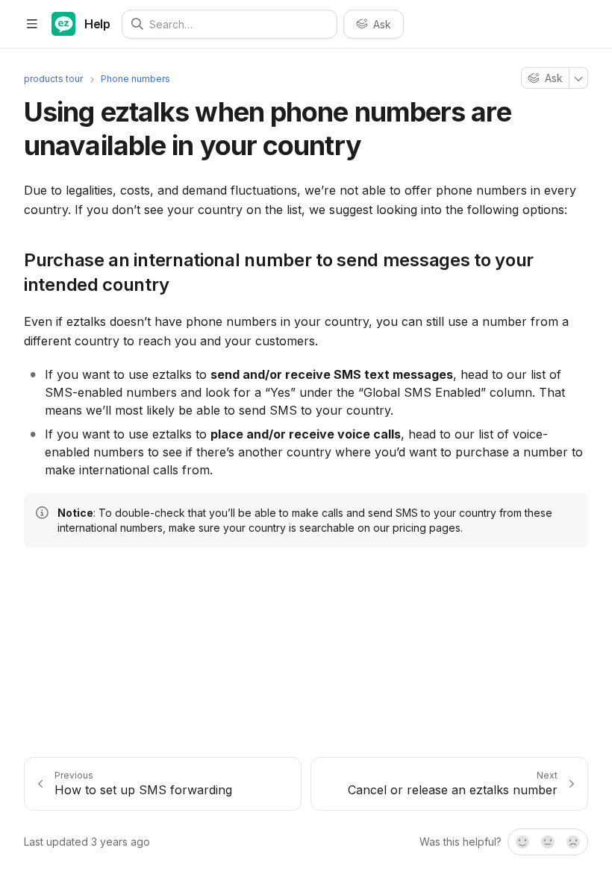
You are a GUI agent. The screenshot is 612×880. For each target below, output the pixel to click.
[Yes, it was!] (521, 842)
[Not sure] (548, 842)
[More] (578, 78)
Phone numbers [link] (135, 78)
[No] (574, 842)
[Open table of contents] (32, 24)
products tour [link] (53, 78)
